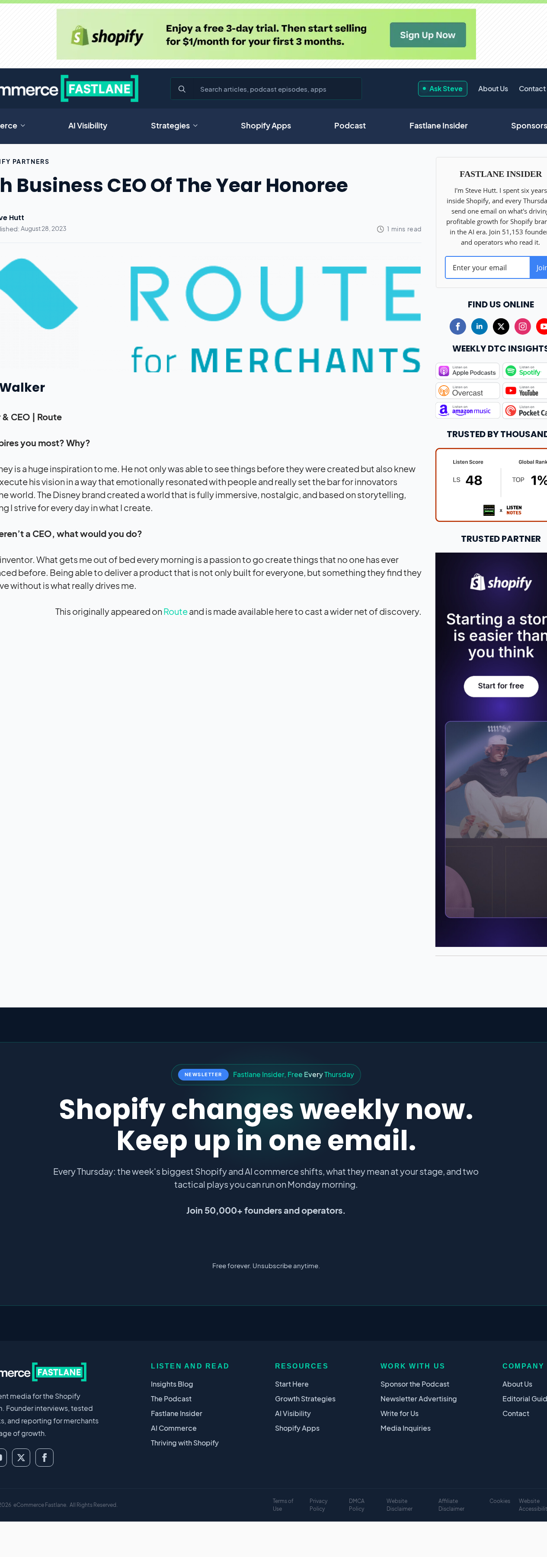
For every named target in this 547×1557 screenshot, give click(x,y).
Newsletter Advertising (419, 1398)
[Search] (182, 89)
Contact (532, 88)
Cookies (499, 1501)
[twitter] (501, 326)
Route (175, 611)
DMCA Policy (357, 1505)
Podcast (350, 125)
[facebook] (458, 326)
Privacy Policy (318, 1505)
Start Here (292, 1383)
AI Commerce (174, 1427)
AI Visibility (87, 125)
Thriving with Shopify (185, 1442)
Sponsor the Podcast (415, 1383)
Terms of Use (283, 1505)
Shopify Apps (266, 125)
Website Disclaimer (400, 1505)
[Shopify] (266, 34)
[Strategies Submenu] (198, 125)
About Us (493, 88)
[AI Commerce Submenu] (25, 125)
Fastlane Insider (438, 125)
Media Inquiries (406, 1427)
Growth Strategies (305, 1398)
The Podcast (171, 1398)
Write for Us (400, 1413)
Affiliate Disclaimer (451, 1505)
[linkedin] (479, 326)
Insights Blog (172, 1383)
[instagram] (523, 326)
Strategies (170, 125)
